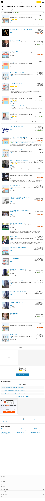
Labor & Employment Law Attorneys (31, 213)
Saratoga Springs (4, 421)
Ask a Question (23, 384)
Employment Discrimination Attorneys (31, 270)
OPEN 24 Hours (17, 12)
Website (11, 20)
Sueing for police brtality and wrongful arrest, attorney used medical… (14, 390)
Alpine (13, 421)
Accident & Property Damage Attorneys (32, 63)
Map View (4, 9)
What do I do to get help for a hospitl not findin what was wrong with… (14, 393)
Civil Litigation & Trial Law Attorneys (27, 187)
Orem (2, 419)
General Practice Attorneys (26, 138)
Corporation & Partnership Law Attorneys (28, 85)
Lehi (13, 419)
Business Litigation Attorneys (6, 433)
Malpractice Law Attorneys (26, 325)
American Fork (9, 344)
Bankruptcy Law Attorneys (35, 432)
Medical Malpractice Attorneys (15, 17)
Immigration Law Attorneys (30, 52)
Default (41, 9)
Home (2, 344)
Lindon (35, 419)
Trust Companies (28, 282)
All (10, 9)
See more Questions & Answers (22, 396)
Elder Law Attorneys (28, 30)
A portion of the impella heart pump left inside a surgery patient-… (13, 387)
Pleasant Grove (26, 419)
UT (4, 344)
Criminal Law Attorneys (29, 17)
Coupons (15, 101)
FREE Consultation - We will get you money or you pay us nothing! (24, 105)
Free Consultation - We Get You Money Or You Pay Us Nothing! (27, 142)
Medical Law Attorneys (20, 344)
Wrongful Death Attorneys (29, 151)
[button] (43, 2)
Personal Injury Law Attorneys (26, 41)
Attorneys (23, 17)
